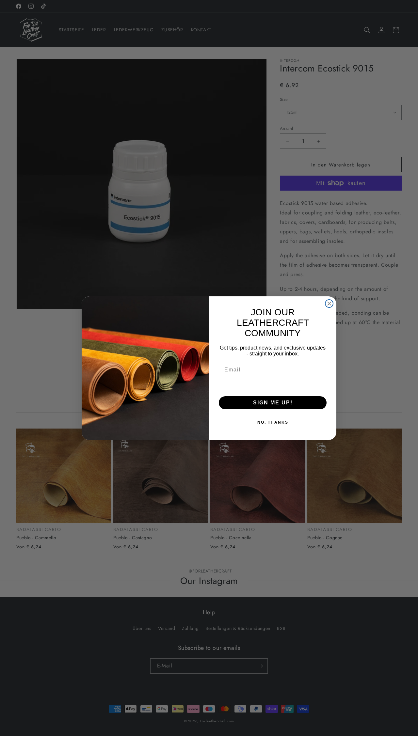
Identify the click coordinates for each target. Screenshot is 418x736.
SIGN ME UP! (273, 402)
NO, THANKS (272, 422)
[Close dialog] (329, 303)
